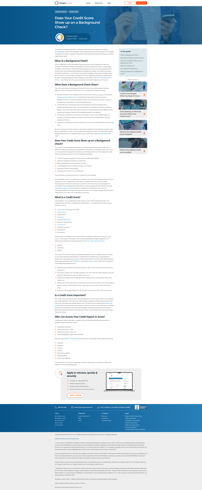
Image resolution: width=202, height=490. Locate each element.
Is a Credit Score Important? (129, 68)
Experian (91, 261)
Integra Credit (73, 36)
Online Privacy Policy (131, 423)
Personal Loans (59, 420)
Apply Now (142, 3)
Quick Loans (58, 423)
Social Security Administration (68, 97)
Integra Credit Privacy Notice (133, 416)
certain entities (74, 339)
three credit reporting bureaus (95, 241)
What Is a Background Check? (129, 55)
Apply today (75, 395)
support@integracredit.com (83, 407)
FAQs (79, 420)
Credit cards (60, 209)
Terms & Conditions (131, 427)
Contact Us (105, 418)
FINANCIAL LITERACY (61, 11)
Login (130, 3)
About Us (104, 416)
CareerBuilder (60, 52)
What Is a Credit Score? (127, 66)
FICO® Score (76, 261)
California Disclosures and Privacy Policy (67, 439)
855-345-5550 (62, 407)
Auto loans (60, 217)
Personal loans (61, 212)
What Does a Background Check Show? (132, 58)
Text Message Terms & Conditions (135, 429)
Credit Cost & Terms (84, 416)
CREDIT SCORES (74, 11)
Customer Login (106, 420)
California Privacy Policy (132, 425)
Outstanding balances (63, 219)
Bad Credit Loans (60, 416)
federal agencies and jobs (66, 188)
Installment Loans (60, 418)
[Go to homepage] (63, 3)
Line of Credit (59, 425)
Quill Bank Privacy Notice (132, 420)
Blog (79, 418)
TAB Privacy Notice (130, 418)
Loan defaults (61, 225)
